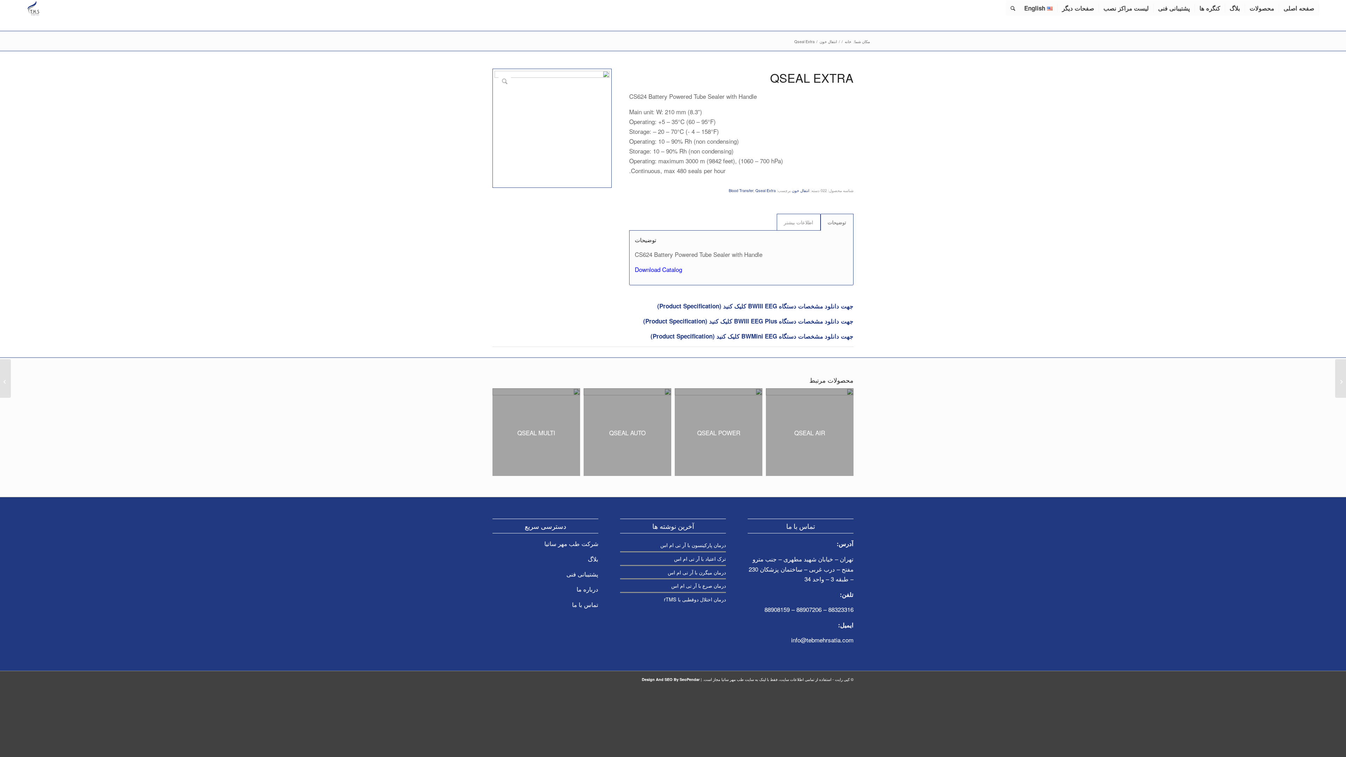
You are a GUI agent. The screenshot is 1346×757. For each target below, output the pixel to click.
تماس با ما (585, 604)
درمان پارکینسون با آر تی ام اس (693, 544)
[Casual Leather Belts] (1340, 378)
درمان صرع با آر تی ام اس (698, 585)
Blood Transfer (741, 190)
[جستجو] (1013, 8)
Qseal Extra (765, 190)
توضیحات (837, 222)
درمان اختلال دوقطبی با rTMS (695, 599)
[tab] (837, 222)
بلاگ (593, 558)
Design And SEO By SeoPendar (671, 679)
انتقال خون (800, 190)
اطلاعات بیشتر (798, 222)
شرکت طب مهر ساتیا (571, 543)
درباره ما (587, 589)
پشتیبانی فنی (582, 574)
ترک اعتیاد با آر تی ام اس (700, 558)
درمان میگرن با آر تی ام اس (697, 572)
